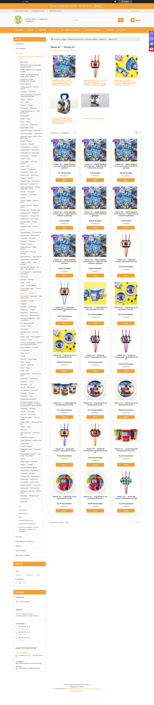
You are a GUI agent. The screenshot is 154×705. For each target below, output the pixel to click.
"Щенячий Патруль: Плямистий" (30, 130)
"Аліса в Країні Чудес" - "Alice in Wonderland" (30, 289)
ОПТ (20, 506)
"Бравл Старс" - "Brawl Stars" (29, 175)
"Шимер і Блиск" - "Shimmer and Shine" (30, 374)
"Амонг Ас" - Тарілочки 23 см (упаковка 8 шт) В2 (126, 404)
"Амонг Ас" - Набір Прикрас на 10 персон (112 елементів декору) (126, 166)
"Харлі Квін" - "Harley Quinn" (29, 378)
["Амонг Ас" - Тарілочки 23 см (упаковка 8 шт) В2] (126, 388)
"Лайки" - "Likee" (25, 427)
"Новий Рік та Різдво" (27, 437)
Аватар (22, 229)
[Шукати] (121, 20)
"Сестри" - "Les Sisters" (27, 411)
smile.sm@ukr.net (23, 652)
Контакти (98, 6)
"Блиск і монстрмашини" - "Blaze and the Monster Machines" (30, 343)
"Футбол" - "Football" (26, 464)
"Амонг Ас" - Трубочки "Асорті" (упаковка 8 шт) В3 (64, 450)
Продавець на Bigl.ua (77, 686)
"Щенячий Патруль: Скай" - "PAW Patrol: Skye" (30, 137)
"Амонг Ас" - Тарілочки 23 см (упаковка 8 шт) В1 (64, 356)
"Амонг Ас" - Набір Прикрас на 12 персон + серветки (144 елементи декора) (126, 214)
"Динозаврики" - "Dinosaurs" (29, 390)
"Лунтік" (22, 459)
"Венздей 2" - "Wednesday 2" (29, 312)
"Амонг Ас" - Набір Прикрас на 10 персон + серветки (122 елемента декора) (64, 214)
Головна (19, 30)
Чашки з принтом (25, 84)
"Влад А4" (23, 430)
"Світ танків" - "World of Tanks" (29, 482)
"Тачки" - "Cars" (25, 166)
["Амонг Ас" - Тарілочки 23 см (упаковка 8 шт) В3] (95, 482)
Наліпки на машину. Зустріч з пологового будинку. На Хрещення (28, 529)
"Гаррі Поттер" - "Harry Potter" (29, 219)
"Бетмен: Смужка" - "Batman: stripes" (29, 206)
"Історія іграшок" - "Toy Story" (29, 147)
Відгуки (18, 546)
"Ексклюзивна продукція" (28, 399)
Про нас (19, 537)
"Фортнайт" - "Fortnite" (27, 301)
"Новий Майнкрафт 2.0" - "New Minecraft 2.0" (30, 112)
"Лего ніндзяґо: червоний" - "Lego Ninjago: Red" (31, 297)
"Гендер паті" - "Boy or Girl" (28, 172)
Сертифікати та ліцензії (24, 541)
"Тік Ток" (22, 356)
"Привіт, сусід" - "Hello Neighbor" (30, 337)
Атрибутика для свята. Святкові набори (83, 39)
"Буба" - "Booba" (25, 362)
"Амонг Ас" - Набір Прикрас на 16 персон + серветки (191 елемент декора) (95, 261)
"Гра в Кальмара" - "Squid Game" (30, 256)
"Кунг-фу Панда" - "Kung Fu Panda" (29, 222)
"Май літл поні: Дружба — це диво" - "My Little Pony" (29, 268)
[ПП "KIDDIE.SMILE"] (18, 24)
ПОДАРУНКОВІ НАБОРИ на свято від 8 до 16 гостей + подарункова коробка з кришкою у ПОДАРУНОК (62, 83)
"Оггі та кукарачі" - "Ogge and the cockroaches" (30, 273)
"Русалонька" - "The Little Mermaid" (28, 252)
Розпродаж (22, 510)
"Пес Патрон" (24, 329)
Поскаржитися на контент (75, 689)
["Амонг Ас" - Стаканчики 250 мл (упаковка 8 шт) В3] (126, 434)
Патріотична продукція (26, 524)
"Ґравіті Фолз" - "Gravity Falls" (29, 216)
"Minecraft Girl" (25, 116)
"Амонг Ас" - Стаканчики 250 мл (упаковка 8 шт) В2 (64, 404)
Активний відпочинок (25, 520)
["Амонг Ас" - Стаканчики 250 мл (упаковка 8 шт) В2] (64, 388)
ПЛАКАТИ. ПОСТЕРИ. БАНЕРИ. (94, 118)
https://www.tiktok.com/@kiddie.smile (28, 668)
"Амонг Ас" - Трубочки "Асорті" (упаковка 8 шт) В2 (95, 356)
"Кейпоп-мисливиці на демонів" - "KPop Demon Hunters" (31, 95)
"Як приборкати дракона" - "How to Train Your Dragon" (30, 455)
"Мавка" (22, 197)
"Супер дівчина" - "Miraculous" (30, 153)
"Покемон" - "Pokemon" (27, 241)
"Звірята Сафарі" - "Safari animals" (28, 263)
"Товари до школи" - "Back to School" (29, 88)
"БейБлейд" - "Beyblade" (28, 408)
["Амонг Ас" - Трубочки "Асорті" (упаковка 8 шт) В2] (95, 341)
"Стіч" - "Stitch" (25, 102)
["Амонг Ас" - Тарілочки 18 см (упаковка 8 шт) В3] (64, 482)
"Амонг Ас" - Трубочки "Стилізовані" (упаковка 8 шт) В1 (64, 309)
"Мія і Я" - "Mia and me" (27, 387)
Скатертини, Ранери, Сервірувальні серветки (27, 80)
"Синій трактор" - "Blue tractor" (29, 150)
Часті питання (21, 551)
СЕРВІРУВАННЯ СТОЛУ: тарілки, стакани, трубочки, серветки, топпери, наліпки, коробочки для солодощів (95, 83)
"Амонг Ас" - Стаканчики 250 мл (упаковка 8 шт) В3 (126, 450)
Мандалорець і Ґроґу (26, 127)
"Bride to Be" (24, 277)
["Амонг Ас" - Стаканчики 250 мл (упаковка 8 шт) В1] (95, 293)
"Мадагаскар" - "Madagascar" (29, 470)
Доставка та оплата (70, 30)
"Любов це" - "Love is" (27, 381)
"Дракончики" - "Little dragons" (29, 259)
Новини (110, 30)
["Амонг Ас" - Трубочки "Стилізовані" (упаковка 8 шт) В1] (64, 293)
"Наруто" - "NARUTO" (27, 365)
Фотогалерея (20, 48)
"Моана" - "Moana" (26, 141)
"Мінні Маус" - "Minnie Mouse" (29, 315)
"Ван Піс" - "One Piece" (27, 192)
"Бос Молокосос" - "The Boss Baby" (29, 333)
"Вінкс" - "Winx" (25, 368)
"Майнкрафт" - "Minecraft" (28, 108)
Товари (30, 30)
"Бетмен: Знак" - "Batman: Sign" (30, 210)
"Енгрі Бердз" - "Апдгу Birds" (29, 479)
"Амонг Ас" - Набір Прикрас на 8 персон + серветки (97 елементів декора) (95, 166)
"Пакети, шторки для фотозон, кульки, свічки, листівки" (29, 75)
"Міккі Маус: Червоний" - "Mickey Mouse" (30, 492)
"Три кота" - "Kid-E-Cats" (27, 414)
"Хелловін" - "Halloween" (28, 92)
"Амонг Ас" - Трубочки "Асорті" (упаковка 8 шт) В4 (126, 497)
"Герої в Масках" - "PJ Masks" (29, 347)
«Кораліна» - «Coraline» (28, 473)
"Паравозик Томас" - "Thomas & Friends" (30, 450)
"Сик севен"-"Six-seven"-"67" (29, 184)
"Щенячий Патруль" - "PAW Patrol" (31, 133)
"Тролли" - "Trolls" (25, 326)
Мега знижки (24, 62)
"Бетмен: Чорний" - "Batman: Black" (29, 201)
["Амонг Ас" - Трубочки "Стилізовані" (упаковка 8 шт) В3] (95, 434)
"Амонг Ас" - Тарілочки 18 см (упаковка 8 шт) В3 (64, 497)
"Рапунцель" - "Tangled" (28, 309)
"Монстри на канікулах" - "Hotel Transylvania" (30, 319)
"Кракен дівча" (25, 443)
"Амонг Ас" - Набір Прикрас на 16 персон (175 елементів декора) (64, 261)
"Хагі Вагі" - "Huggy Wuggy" (29, 359)
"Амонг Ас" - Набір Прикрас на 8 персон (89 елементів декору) (64, 166)
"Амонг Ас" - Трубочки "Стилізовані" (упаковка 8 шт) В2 (126, 357)
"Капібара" (23, 304)
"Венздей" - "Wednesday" (28, 307)
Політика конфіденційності (92, 689)
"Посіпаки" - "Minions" (27, 144)
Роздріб (43, 30)
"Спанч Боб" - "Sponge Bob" (29, 124)
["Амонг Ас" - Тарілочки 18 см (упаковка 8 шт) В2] (95, 388)
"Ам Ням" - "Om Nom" (27, 279)
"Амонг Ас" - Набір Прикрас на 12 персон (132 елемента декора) (95, 214)
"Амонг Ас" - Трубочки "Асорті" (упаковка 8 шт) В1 (126, 260)
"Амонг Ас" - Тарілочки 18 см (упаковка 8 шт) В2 (95, 404)
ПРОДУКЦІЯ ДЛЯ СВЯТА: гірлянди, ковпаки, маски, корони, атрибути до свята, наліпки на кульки (125, 83)
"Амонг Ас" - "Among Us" (28, 293)
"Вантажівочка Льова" (27, 323)
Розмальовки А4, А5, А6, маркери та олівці (30, 70)
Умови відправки (92, 30)
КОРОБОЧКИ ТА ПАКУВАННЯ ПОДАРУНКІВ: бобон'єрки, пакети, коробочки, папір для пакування (62, 121)
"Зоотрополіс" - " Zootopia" (28, 156)
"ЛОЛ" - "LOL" (24, 371)
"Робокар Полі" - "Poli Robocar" (30, 476)
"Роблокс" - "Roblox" (26, 105)
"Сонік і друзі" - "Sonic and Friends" (28, 162)
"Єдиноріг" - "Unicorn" (27, 393)
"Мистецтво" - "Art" (26, 384)
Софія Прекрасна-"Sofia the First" (30, 440)
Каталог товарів (60, 39)
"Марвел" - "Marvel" (26, 178)
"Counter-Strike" (25, 350)
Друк (20, 517)
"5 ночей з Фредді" (26, 446)
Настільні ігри (23, 513)
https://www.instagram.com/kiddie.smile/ (29, 663)
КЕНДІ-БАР (23, 501)
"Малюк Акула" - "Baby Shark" (29, 235)
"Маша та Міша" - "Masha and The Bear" (31, 423)
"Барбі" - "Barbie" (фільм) (28, 285)
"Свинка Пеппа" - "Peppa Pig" (29, 213)
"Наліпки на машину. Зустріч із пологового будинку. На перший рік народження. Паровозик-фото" (31, 403)
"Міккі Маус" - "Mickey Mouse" (29, 496)
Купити (64, 180)
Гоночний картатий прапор (28, 467)
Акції (53, 30)
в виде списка (140, 133)
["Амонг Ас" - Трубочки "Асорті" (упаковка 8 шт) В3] (64, 434)
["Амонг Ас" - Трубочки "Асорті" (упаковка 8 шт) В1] (126, 245)
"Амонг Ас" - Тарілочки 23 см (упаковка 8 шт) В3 (95, 497)
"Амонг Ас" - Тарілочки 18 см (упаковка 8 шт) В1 (126, 308)
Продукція (19, 53)
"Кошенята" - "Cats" (26, 396)
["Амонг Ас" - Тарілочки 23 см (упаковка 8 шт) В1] (64, 341)
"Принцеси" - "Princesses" (28, 195)
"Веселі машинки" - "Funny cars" (30, 485)
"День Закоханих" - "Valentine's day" (30, 433)
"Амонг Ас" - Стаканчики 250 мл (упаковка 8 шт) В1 (95, 308)
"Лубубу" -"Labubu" (26, 244)
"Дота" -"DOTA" (25, 353)
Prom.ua (87, 684)
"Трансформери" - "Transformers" (30, 232)
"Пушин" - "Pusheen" (26, 99)
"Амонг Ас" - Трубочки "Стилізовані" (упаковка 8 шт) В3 (95, 450)
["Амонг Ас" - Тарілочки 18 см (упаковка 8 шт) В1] (126, 293)
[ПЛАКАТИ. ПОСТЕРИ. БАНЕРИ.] (95, 104)
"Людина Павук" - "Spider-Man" (30, 181)
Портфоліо (20, 44)
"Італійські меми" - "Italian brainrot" (28, 248)
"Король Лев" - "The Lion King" (29, 488)
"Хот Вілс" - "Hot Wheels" (28, 169)
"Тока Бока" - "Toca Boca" (28, 238)
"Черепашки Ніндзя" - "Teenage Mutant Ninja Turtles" (30, 188)
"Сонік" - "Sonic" (25, 159)
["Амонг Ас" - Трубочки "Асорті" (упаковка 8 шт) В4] (126, 482)
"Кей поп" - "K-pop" (26, 340)
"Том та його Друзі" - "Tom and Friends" (29, 418)
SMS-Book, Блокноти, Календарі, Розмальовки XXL (30, 66)
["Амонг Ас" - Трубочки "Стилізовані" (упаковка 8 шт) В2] (126, 341)
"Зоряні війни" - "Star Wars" (29, 462)
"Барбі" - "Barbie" (25, 282)
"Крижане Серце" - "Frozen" (29, 226)
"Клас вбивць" (24, 499)
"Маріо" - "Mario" (25, 119)
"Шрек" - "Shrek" (25, 122)
